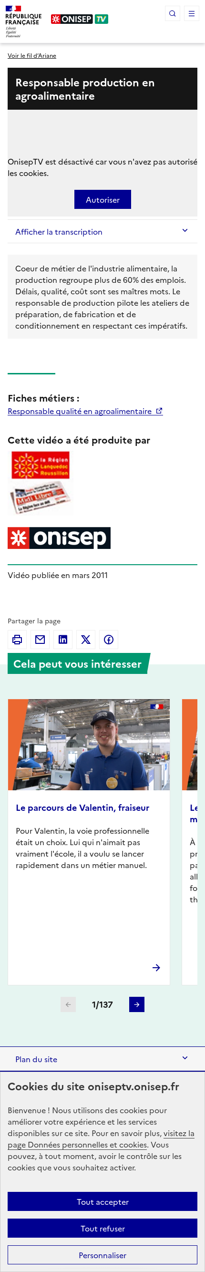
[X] (85, 639)
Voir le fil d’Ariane (32, 55)
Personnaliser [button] (102, 1255)
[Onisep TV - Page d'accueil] (80, 19)
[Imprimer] (17, 639)
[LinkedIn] (62, 639)
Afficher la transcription (58, 231)
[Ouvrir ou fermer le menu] (191, 13)
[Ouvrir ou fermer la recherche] (172, 13)
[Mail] (40, 639)
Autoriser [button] (103, 199)
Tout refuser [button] (103, 1228)
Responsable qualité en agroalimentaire (81, 410)
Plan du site (36, 1059)
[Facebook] (108, 639)
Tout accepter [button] (103, 1201)
